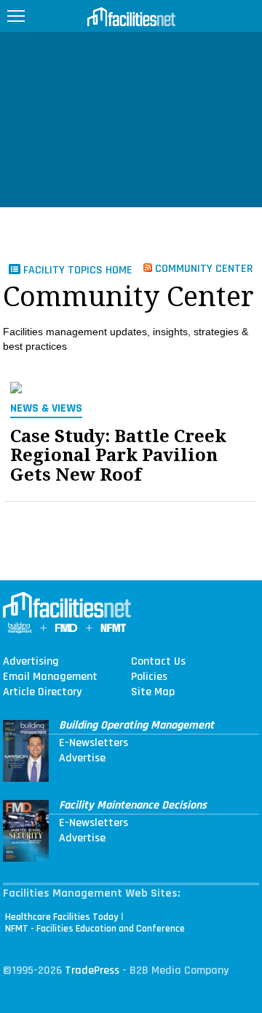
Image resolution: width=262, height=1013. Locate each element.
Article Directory (42, 692)
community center (202, 268)
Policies (149, 677)
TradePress (92, 970)
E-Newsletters (93, 743)
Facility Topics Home (76, 270)
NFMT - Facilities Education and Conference (95, 929)
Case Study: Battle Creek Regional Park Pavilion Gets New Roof (118, 455)
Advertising (31, 662)
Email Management (50, 677)
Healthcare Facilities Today (62, 917)
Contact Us (158, 662)
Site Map (153, 692)
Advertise (82, 758)
